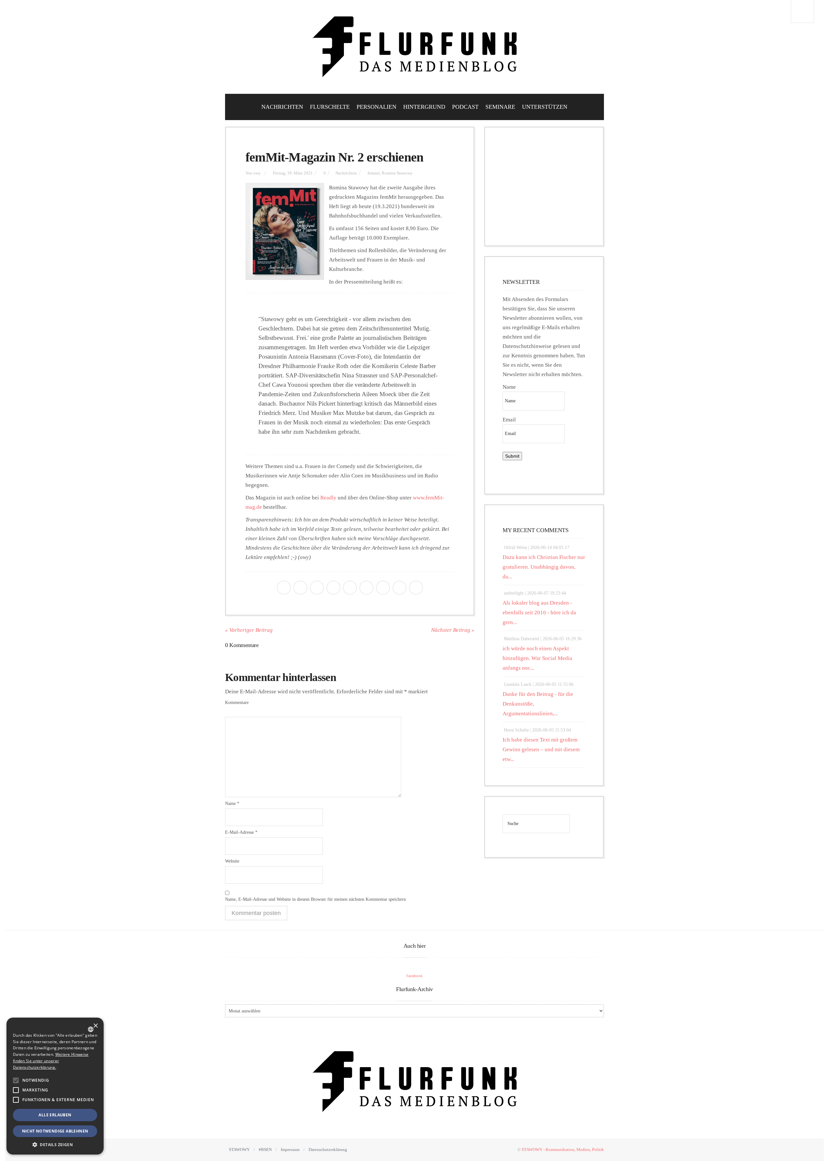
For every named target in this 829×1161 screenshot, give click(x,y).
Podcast (465, 107)
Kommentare (237, 702)
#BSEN (265, 1149)
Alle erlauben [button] (55, 1115)
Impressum (290, 1149)
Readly (328, 498)
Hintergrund (424, 107)
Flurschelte (330, 107)
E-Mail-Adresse (241, 832)
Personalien (376, 107)
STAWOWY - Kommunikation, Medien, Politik (563, 1149)
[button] (15, 1080)
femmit (374, 173)
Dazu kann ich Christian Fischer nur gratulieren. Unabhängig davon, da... (544, 567)
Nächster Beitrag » (452, 630)
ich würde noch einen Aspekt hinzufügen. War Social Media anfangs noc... (537, 658)
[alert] (55, 1086)
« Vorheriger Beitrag (249, 630)
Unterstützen (544, 107)
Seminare (500, 107)
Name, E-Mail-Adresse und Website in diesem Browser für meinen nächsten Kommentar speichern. (316, 899)
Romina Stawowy (397, 173)
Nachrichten (282, 107)
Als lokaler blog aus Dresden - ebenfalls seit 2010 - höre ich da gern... (539, 612)
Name (232, 803)
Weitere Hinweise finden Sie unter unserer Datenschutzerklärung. (50, 1061)
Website (232, 861)
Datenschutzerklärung (328, 1149)
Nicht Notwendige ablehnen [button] (55, 1131)
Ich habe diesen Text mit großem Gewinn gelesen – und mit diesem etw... (541, 749)
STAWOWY (239, 1149)
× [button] (95, 1025)
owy (257, 173)
